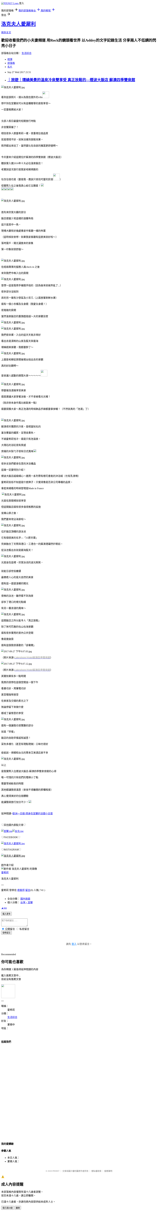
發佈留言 (6, 933)
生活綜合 (26, 53)
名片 (9, 66)
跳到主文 (6, 32)
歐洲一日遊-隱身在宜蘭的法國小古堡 (32, 813)
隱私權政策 (96, 1171)
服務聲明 (108, 1171)
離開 (18, 1208)
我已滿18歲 (7, 1208)
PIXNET (55, 1171)
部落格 (11, 63)
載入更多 (6, 914)
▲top (4, 908)
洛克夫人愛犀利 (18, 24)
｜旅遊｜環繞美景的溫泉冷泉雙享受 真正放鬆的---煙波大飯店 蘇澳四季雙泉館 (71, 80)
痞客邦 (21, 890)
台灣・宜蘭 (26, 902)
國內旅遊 (25, 898)
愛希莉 (5, 872)
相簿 (9, 59)
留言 (27, 890)
